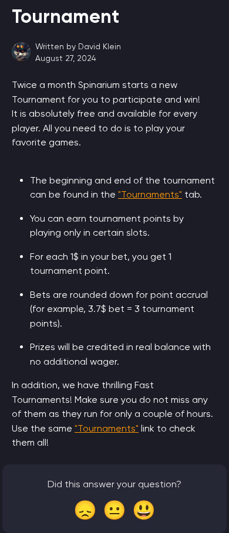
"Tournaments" (150, 194)
